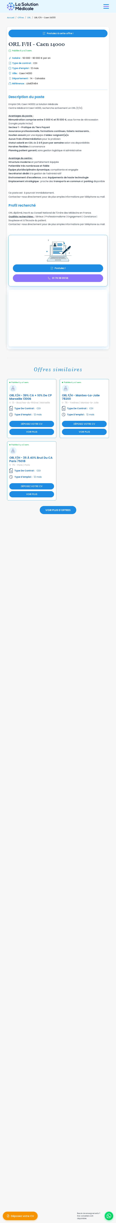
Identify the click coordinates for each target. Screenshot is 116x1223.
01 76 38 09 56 (60, 278)
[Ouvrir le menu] (106, 6)
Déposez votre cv (31, 424)
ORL (29, 17)
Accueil (10, 17)
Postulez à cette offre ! (60, 33)
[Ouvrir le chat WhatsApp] (109, 1216)
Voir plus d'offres (58, 510)
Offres (21, 17)
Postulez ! (60, 268)
